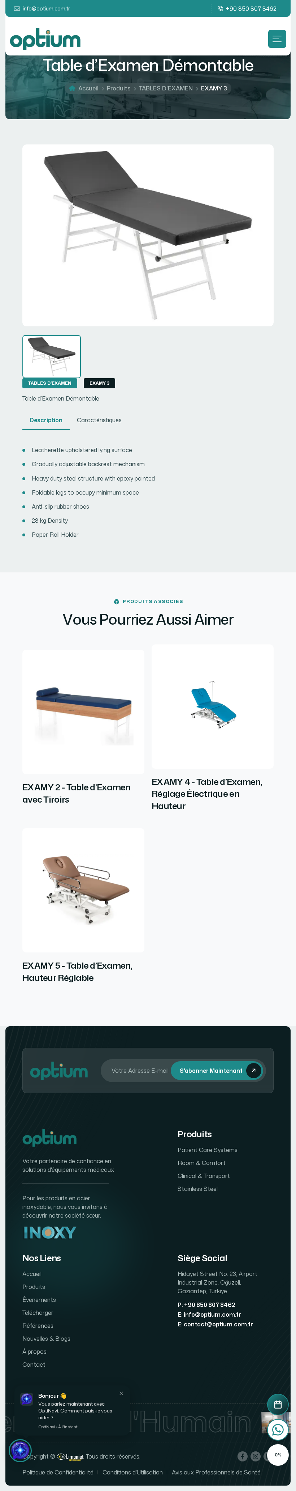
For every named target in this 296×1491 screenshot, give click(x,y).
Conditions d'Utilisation (133, 1472)
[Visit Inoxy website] (49, 1233)
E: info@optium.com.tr (209, 1314)
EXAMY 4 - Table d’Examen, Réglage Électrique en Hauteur (207, 794)
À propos (34, 1352)
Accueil (88, 88)
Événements (39, 1300)
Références (37, 1326)
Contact (33, 1365)
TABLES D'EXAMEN (166, 88)
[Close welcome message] (121, 1393)
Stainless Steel (198, 1189)
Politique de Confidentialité (57, 1472)
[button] (20, 1450)
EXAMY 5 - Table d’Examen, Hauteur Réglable (77, 972)
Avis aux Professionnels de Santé (216, 1472)
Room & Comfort (202, 1163)
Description (46, 420)
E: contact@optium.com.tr (215, 1324)
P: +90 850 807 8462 (206, 1305)
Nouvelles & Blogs (46, 1339)
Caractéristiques (99, 420)
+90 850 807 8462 (251, 9)
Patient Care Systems (208, 1150)
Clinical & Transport (204, 1176)
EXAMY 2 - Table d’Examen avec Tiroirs (76, 793)
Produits (119, 88)
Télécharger (37, 1313)
